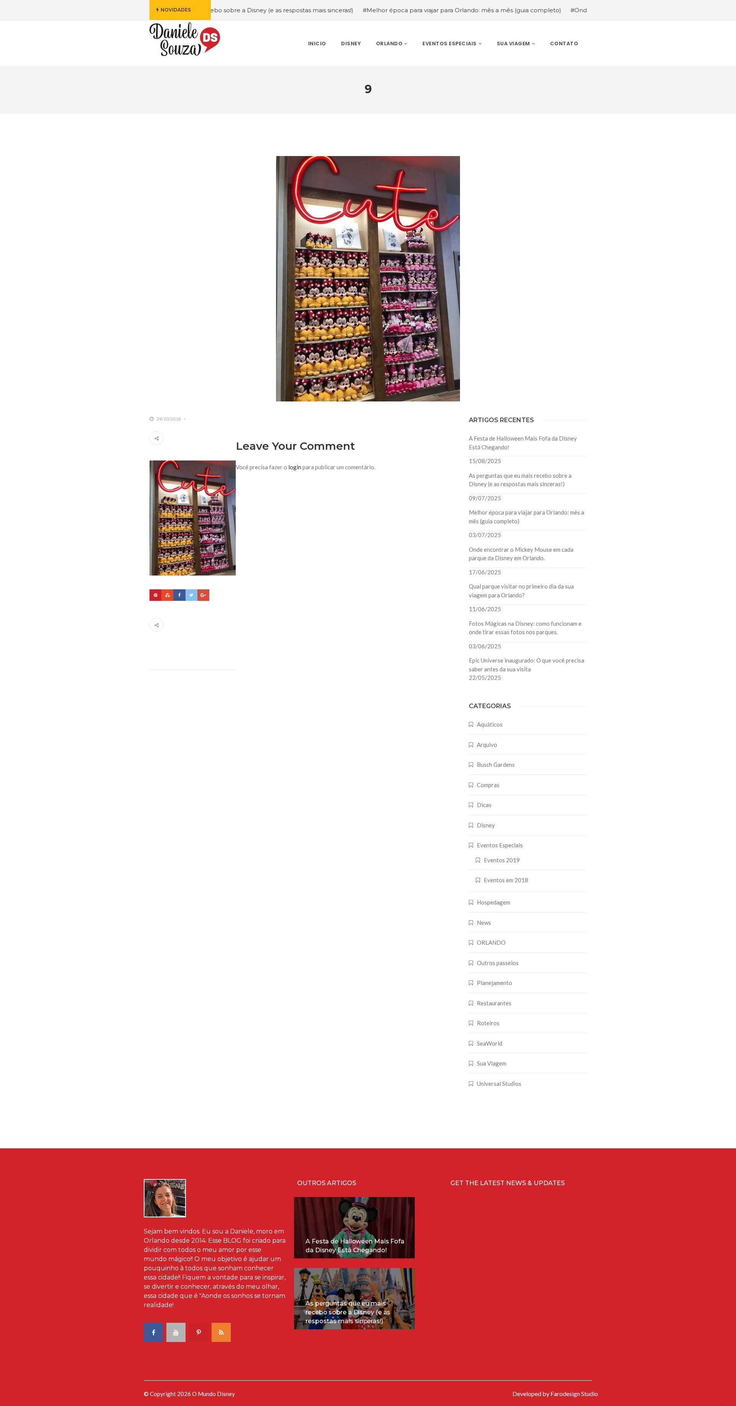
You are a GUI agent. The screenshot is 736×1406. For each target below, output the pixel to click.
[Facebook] (179, 595)
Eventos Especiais (500, 845)
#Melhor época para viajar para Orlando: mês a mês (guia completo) (419, 10)
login (294, 467)
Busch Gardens (496, 764)
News (484, 922)
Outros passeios (498, 962)
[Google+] (203, 595)
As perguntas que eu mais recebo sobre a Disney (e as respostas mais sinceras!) (520, 480)
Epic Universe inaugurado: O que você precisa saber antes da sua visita (526, 665)
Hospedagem (493, 902)
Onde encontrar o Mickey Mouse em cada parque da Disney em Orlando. (521, 554)
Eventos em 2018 (506, 879)
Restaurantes (494, 1003)
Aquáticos (490, 724)
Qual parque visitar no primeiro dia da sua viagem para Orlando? (521, 591)
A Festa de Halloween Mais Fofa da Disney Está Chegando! (523, 443)
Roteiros (488, 1023)
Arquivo (487, 744)
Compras (488, 784)
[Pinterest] (155, 595)
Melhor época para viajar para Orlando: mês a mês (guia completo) (526, 517)
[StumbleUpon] (167, 595)
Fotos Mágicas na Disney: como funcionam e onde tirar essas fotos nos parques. (525, 628)
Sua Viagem (491, 1063)
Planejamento (494, 982)
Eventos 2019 (502, 860)
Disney (486, 825)
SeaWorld (489, 1043)
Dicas (484, 804)
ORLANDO (491, 942)
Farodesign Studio (574, 1393)
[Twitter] (191, 595)
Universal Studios (499, 1083)
